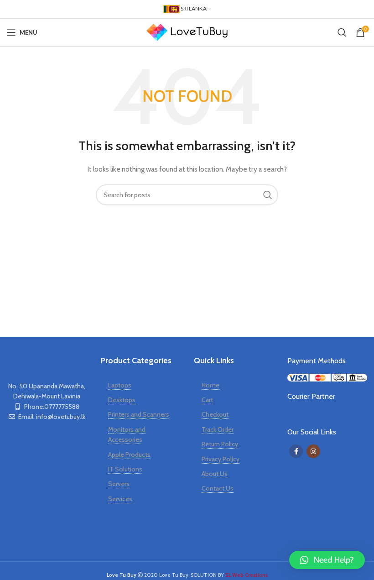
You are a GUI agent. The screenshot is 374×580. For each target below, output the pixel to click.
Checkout (215, 414)
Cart (207, 400)
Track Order (218, 429)
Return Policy (220, 444)
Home (210, 385)
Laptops (119, 385)
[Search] (342, 32)
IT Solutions (125, 469)
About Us (215, 474)
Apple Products (129, 454)
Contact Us (218, 488)
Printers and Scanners (138, 414)
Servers (119, 484)
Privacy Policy (220, 459)
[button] (327, 560)
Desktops (121, 400)
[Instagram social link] (313, 451)
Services (120, 499)
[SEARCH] (267, 194)
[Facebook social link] (296, 451)
